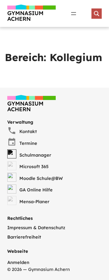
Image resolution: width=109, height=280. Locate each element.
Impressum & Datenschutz (36, 227)
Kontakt (28, 131)
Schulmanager (35, 155)
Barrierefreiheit (24, 237)
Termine (28, 143)
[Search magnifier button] (96, 13)
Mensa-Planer (34, 201)
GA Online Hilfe (36, 190)
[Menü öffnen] (73, 13)
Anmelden (18, 262)
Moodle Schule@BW (41, 178)
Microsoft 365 (33, 166)
